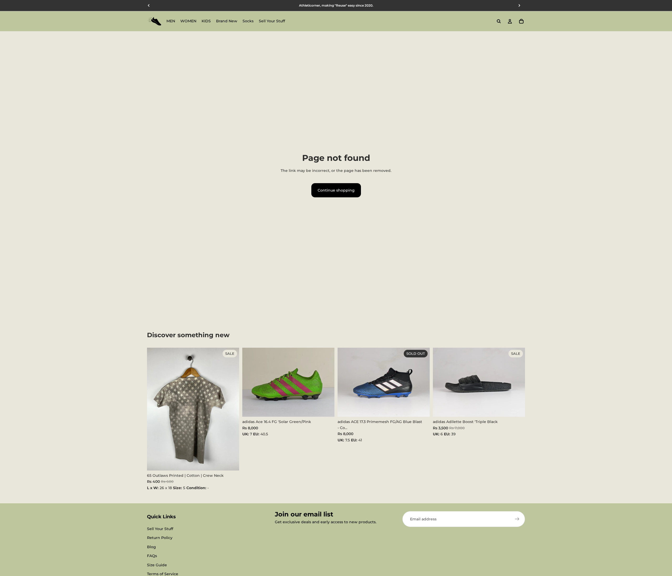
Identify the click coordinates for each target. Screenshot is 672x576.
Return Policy (159, 538)
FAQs (152, 556)
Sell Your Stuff (160, 528)
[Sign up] (517, 519)
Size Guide (157, 565)
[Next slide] (326, 382)
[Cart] (521, 21)
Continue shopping (336, 190)
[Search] (499, 21)
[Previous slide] (250, 382)
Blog (151, 547)
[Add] (231, 462)
